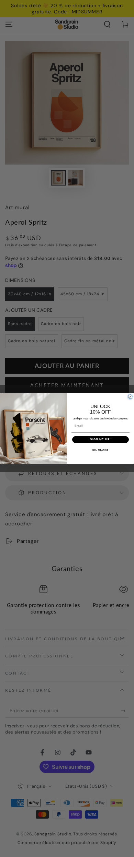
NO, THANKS (100, 450)
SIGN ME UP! (100, 439)
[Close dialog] (130, 397)
